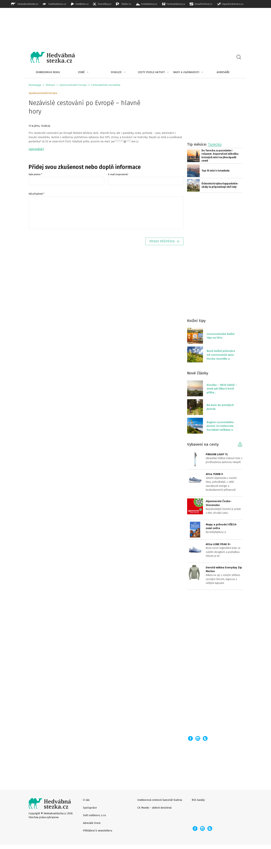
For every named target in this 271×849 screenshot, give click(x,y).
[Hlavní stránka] (50, 57)
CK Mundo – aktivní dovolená (154, 807)
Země (81, 72)
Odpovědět (36, 149)
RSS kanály (198, 800)
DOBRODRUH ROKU (48, 72)
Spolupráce (90, 807)
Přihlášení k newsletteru (97, 830)
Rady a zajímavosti (186, 72)
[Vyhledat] (238, 57)
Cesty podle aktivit (151, 72)
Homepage (35, 85)
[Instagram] (197, 738)
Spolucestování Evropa (73, 85)
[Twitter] (205, 738)
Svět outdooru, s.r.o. (94, 815)
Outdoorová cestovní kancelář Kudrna (159, 800)
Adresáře (223, 72)
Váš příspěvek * (36, 193)
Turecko (215, 144)
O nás (86, 800)
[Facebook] (190, 738)
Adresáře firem (91, 823)
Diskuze (116, 72)
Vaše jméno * (35, 174)
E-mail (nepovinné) (118, 174)
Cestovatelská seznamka (105, 85)
